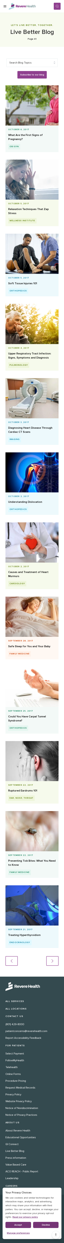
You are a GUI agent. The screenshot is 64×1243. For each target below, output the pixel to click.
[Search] (57, 6)
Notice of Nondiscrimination (21, 1108)
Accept (18, 1224)
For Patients (15, 1045)
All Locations (16, 1008)
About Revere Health (17, 1130)
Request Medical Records (20, 1087)
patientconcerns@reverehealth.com (26, 1031)
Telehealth (11, 1067)
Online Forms (13, 1074)
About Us (12, 1122)
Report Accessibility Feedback (23, 1038)
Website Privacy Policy (18, 1101)
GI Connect (12, 1144)
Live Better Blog (14, 1151)
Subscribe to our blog (32, 74)
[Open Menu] (4, 6)
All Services (14, 1001)
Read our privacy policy (25, 1217)
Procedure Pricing (15, 1081)
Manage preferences (18, 1233)
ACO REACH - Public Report (21, 1171)
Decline (46, 1224)
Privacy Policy (13, 1094)
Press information (15, 1158)
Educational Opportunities (20, 1137)
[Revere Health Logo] (31, 6)
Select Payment (14, 1053)
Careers (11, 1185)
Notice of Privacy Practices (21, 1115)
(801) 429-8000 (14, 1024)
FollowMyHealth (14, 1060)
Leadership (11, 1178)
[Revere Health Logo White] (32, 986)
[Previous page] (11, 961)
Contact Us (14, 1016)
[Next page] (52, 961)
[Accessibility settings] (56, 1235)
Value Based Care (15, 1164)
